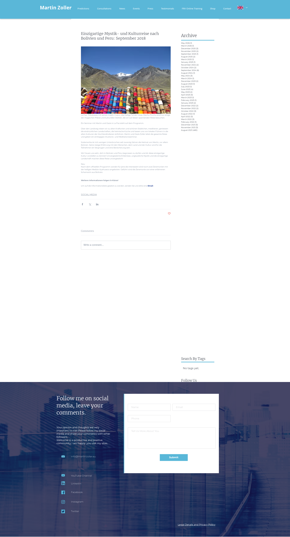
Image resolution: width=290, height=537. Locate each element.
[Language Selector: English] (242, 8)
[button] (192, 7)
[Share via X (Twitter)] (89, 204)
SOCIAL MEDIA (89, 194)
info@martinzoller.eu (83, 456)
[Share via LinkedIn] (97, 204)
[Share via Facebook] (82, 204)
